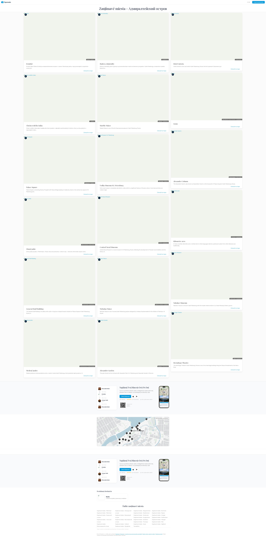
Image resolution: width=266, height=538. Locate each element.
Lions (175, 124)
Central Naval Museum (109, 247)
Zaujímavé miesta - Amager (158, 515)
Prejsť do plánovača (258, 2)
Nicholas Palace (106, 309)
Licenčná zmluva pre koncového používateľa (133, 534)
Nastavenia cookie (159, 534)
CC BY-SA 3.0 (91, 304)
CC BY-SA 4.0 (165, 242)
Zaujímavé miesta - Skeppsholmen (142, 510)
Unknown (160, 366)
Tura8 (234, 358)
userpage (160, 121)
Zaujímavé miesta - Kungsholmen (142, 517)
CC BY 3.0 (92, 59)
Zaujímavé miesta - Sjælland (159, 524)
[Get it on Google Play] (136, 396)
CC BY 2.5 (92, 121)
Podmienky (122, 534)
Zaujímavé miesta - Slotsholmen (160, 517)
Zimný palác (31, 249)
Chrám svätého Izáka (34, 126)
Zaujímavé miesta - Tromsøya (141, 521)
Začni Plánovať (125, 396)
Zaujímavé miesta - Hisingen (159, 519)
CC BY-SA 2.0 (239, 236)
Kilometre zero (179, 241)
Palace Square (31, 187)
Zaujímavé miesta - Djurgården (122, 526)
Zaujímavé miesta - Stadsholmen (142, 513)
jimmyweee (161, 181)
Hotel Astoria (178, 64)
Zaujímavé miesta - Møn (158, 521)
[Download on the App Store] (133, 396)
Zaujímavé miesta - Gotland (122, 524)
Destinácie (118, 534)
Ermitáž (29, 64)
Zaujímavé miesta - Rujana (158, 513)
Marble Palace (105, 126)
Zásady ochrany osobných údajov (148, 534)
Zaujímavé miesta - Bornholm (159, 510)
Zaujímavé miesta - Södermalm (141, 515)
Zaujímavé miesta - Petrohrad (104, 510)
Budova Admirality (107, 64)
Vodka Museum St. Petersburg (112, 185)
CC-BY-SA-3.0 (165, 59)
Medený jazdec (32, 371)
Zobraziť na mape (88, 71)
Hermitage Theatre (180, 363)
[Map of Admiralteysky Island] (133, 431)
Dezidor (88, 59)
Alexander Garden (107, 371)
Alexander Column (180, 181)
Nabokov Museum (180, 303)
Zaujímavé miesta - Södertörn (141, 519)
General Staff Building (35, 309)
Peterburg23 (87, 183)
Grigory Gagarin (232, 177)
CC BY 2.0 (166, 181)
